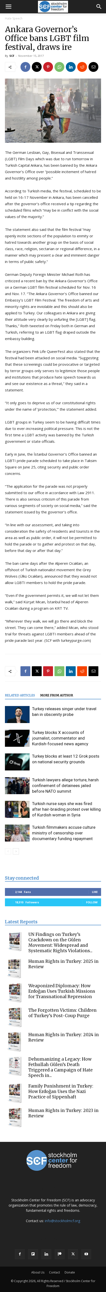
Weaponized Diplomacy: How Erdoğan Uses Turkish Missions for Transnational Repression (61, 991)
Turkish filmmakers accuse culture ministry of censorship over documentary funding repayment (63, 833)
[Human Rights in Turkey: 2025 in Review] (15, 968)
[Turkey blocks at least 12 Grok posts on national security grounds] (17, 761)
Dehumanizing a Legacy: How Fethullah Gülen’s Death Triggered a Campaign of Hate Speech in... (60, 1067)
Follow (92, 902)
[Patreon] (60, 1254)
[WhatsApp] (59, 67)
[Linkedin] (71, 67)
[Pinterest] (48, 67)
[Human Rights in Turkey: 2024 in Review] (15, 1042)
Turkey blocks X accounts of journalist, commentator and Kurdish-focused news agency (60, 738)
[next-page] (16, 851)
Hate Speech (13, 18)
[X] (37, 67)
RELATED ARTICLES (20, 695)
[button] (8, 6)
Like (95, 892)
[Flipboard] (33, 1254)
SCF (11, 56)
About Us (37, 1272)
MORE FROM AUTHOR (56, 695)
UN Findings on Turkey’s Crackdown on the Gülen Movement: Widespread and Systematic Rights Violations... (60, 942)
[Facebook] (25, 67)
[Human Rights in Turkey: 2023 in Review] (15, 1118)
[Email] (93, 67)
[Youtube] (86, 1254)
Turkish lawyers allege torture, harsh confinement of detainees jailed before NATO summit (65, 785)
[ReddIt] (82, 67)
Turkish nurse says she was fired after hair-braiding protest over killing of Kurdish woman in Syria (66, 809)
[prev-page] (8, 851)
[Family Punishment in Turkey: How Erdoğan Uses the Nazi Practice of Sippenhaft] (15, 1093)
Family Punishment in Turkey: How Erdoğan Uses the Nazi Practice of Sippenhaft (60, 1091)
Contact (54, 1272)
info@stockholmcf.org (62, 1220)
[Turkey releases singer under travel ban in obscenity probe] (17, 714)
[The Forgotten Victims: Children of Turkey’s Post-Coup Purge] (15, 1017)
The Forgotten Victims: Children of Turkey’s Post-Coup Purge (62, 1013)
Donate (70, 1272)
